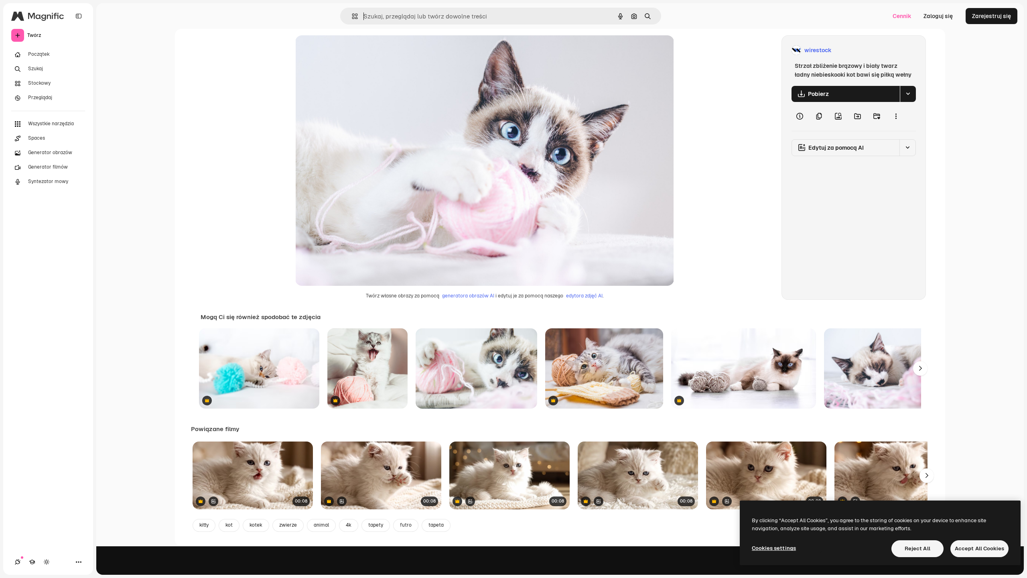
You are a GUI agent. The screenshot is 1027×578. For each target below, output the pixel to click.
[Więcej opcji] (896, 116)
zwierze (288, 525)
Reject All (917, 548)
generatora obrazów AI (468, 296)
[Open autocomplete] (352, 16)
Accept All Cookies (979, 548)
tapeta (436, 525)
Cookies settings (774, 548)
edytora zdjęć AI (584, 296)
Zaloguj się (938, 16)
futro (406, 525)
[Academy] (32, 562)
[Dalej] (920, 368)
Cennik (902, 16)
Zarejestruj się (991, 16)
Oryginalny (350, 50)
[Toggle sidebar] (78, 16)
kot (229, 525)
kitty (204, 525)
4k (348, 525)
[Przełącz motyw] (46, 562)
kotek (256, 525)
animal (321, 525)
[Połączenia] (17, 562)
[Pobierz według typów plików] (908, 94)
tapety (375, 525)
